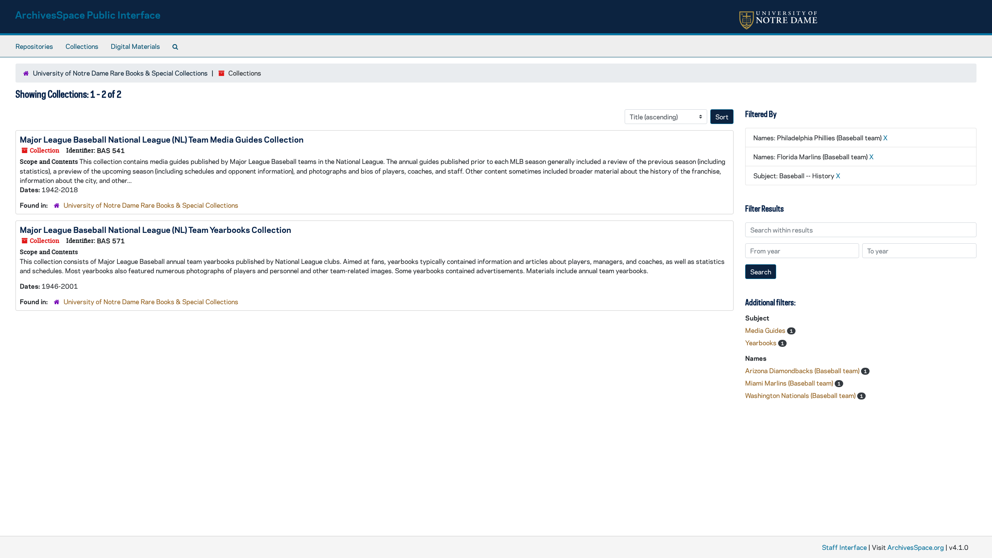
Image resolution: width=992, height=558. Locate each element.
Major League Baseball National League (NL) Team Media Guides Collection (161, 139)
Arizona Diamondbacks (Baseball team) (803, 370)
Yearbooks (761, 342)
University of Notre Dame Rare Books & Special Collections (120, 73)
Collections (81, 46)
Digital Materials (135, 46)
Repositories (34, 46)
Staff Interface (844, 547)
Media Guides (766, 330)
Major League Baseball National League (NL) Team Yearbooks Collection (155, 229)
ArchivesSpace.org (915, 547)
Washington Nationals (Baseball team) (801, 395)
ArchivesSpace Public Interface (87, 14)
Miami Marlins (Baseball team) (790, 383)
